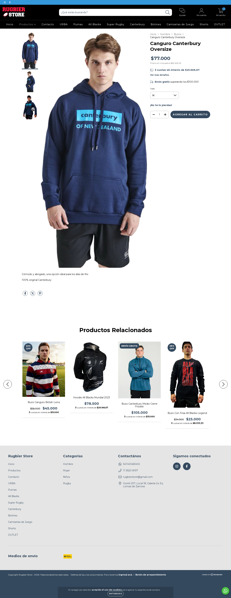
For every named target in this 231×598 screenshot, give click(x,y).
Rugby (67, 483)
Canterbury (137, 24)
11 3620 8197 (130, 470)
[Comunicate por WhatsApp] (225, 591)
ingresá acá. (125, 574)
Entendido (115, 594)
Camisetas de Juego (180, 24)
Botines (156, 24)
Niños (66, 476)
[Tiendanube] (212, 575)
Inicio (9, 24)
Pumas (78, 24)
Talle (152, 88)
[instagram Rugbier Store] (5, 2)
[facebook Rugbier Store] (10, 2)
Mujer (66, 470)
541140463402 (131, 464)
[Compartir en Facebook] (25, 294)
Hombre (165, 34)
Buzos (177, 34)
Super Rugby (115, 24)
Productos (26, 24)
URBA (64, 24)
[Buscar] (168, 12)
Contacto (48, 24)
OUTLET (219, 24)
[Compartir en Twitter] (33, 294)
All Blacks (94, 24)
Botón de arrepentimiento (150, 574)
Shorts (204, 24)
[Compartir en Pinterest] (40, 294)
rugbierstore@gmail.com (138, 476)
